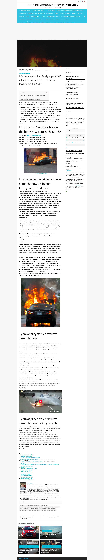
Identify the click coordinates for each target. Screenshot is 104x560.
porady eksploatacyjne (24, 508)
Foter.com (41, 173)
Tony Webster (39, 327)
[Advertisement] (52, 31)
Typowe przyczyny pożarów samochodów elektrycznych (30, 99)
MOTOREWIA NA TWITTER (26, 478)
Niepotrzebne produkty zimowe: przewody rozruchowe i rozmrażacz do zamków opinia (51, 534)
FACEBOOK (69, 170)
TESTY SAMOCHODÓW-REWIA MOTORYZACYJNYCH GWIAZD (32, 13)
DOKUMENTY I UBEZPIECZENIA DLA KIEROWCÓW (29, 16)
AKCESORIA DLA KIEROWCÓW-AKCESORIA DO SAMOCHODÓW (70, 10)
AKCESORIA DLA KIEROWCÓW (27, 472)
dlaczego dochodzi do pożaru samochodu (32, 505)
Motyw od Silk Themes (24, 558)
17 (66, 140)
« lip (66, 147)
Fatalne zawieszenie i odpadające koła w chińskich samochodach (28, 549)
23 (83, 140)
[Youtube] (20, 502)
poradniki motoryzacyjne (55, 506)
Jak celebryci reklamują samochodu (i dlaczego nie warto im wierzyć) (50, 549)
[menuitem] (25, 10)
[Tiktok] (21, 502)
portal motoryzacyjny (51, 508)
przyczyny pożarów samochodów (34, 509)
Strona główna (21, 69)
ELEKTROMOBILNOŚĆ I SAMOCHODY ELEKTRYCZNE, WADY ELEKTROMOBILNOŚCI (36, 21)
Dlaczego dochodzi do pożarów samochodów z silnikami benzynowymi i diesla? (33, 96)
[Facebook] (23, 502)
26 (72, 142)
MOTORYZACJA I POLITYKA (52, 13)
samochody (44, 509)
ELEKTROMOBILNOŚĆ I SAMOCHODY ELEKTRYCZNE (31, 461)
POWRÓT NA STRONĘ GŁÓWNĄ (27, 454)
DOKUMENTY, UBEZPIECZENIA (27, 465)
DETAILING (21, 19)
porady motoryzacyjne (34, 508)
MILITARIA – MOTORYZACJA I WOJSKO (68, 13)
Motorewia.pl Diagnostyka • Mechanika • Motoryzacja (52, 4)
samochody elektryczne (52, 509)
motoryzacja (46, 506)
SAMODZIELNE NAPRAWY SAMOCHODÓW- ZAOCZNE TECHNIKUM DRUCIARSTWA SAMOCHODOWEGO (47, 19)
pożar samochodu (23, 509)
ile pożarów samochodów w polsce (26, 506)
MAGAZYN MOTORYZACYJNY (25, 10)
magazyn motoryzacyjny (38, 506)
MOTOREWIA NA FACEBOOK (27, 477)
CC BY (46, 327)
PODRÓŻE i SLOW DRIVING (38, 10)
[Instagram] (24, 502)
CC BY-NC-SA (45, 173)
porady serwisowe (43, 508)
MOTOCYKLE (80, 13)
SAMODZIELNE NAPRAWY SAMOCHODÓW (29, 459)
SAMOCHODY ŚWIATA (50, 10)
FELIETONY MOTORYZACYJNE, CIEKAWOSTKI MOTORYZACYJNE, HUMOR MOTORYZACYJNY (61, 16)
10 (66, 137)
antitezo (38, 173)
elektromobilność (44, 505)
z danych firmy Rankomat (34, 135)
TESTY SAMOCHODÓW (25, 471)
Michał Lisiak (21, 537)
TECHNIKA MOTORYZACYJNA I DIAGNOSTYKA (64, 21)
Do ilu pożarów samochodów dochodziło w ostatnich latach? (31, 94)
